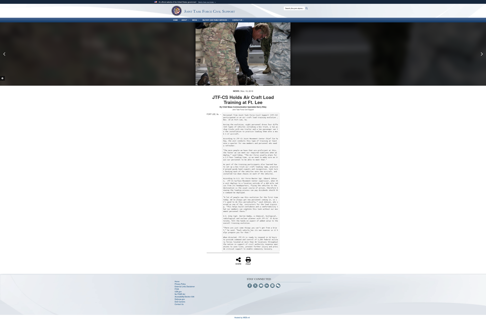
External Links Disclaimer (185, 286)
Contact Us (179, 304)
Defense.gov (180, 299)
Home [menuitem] (175, 20)
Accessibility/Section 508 (184, 296)
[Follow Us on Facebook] (249, 285)
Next (481, 54)
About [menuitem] (184, 20)
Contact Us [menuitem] (237, 20)
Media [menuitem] (194, 20)
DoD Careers (180, 301)
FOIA (177, 289)
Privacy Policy (180, 284)
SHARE (238, 264)
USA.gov (178, 291)
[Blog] (278, 285)
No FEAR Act (180, 294)
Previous (4, 54)
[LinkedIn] (267, 285)
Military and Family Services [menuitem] (214, 20)
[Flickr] (272, 285)
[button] (207, 2)
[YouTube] (261, 285)
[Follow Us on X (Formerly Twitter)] (255, 285)
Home (177, 281)
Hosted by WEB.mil (242, 317)
